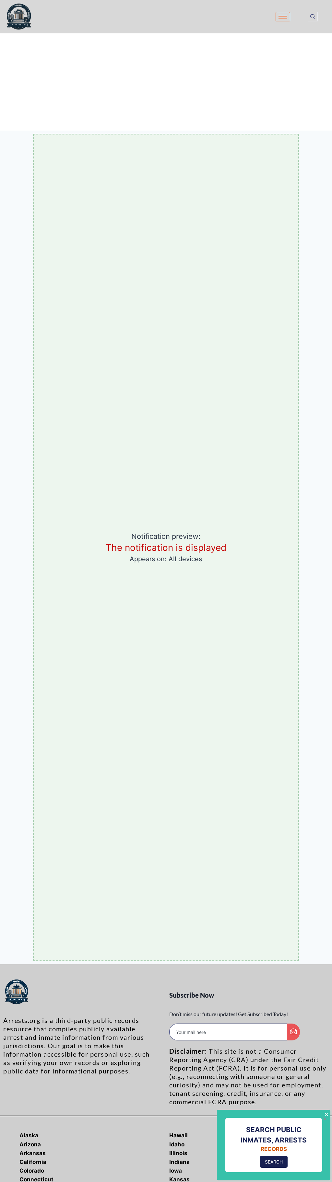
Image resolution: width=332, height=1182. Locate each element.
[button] (313, 16)
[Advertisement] (166, 82)
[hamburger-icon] (283, 16)
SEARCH (274, 1162)
